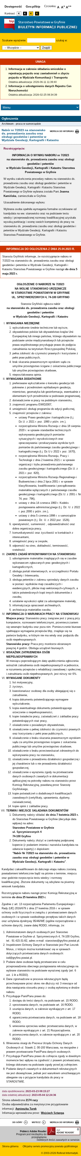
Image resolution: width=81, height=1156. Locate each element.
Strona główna (10, 1146)
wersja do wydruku (62, 131)
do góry (17, 1122)
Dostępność (13, 6)
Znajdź (46, 47)
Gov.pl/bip (33, 6)
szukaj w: (62, 40)
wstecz (36, 1122)
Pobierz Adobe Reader (33, 1131)
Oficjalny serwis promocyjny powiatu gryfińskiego (50, 1146)
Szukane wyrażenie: (14, 40)
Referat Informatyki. (68, 1153)
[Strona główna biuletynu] (40, 31)
